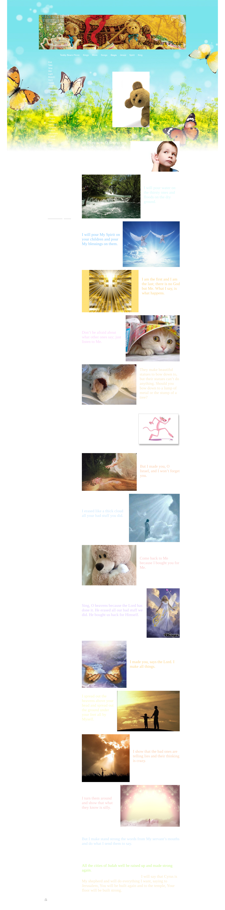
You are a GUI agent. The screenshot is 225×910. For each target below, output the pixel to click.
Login (178, 900)
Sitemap (56, 900)
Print (50, 900)
